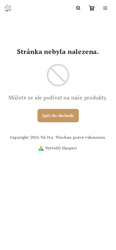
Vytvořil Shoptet (61, 147)
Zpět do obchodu (58, 115)
